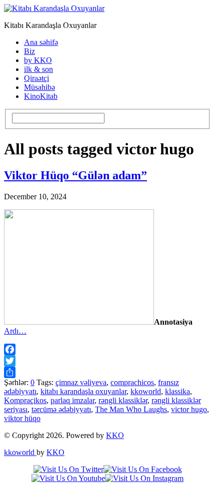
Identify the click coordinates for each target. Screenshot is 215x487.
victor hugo (189, 409)
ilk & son (38, 69)
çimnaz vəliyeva (81, 382)
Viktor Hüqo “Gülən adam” (75, 175)
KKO (115, 435)
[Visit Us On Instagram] (144, 478)
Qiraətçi (36, 78)
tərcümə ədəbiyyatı (61, 409)
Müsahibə (39, 87)
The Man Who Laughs (131, 409)
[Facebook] (107, 349)
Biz (29, 51)
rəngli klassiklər (123, 400)
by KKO (38, 60)
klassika (177, 391)
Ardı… (15, 331)
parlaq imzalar (72, 400)
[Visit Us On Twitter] (69, 469)
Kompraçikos (25, 400)
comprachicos (132, 382)
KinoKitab (41, 96)
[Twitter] (107, 361)
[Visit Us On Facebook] (143, 469)
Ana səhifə (41, 42)
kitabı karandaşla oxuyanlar (83, 391)
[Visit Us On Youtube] (68, 478)
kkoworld (145, 391)
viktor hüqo (22, 418)
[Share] (107, 372)
